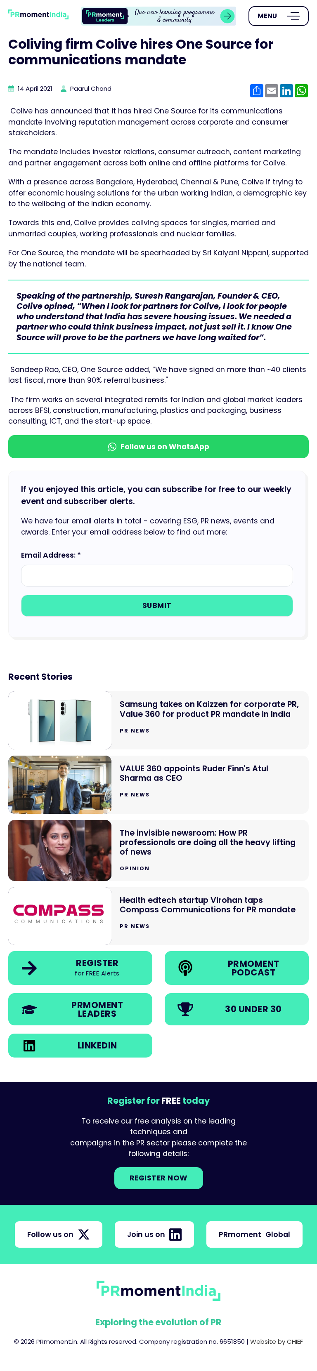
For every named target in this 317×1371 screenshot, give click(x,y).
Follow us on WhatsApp (165, 447)
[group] (159, 16)
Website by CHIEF (276, 1341)
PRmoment (254, 1234)
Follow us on (50, 1234)
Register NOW (159, 1178)
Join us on (146, 1234)
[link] (159, 16)
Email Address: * (51, 555)
